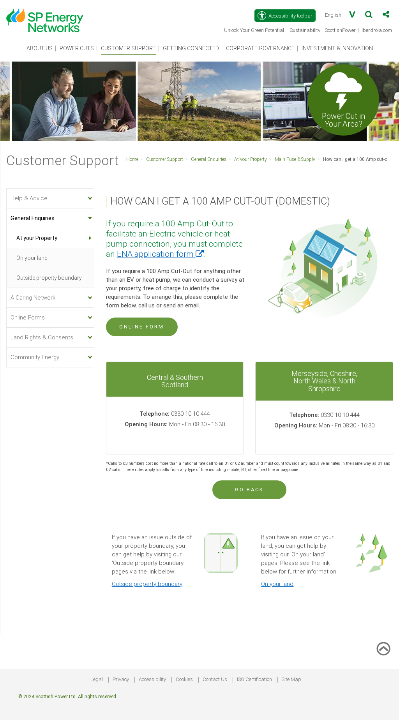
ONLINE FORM (141, 327)
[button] (368, 15)
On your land (277, 584)
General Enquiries (208, 159)
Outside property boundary (147, 584)
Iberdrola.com (377, 30)
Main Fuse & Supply (295, 159)
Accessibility (152, 679)
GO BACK (249, 489)
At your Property (250, 159)
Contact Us (215, 679)
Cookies (184, 679)
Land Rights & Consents (42, 337)
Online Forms (28, 317)
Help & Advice (29, 198)
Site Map (291, 679)
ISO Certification (254, 679)
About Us (39, 48)
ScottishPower (341, 30)
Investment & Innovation (337, 48)
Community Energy (35, 357)
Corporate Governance (260, 48)
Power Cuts (77, 48)
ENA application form (160, 254)
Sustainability (305, 30)
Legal (96, 679)
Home (132, 159)
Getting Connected (191, 48)
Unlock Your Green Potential (254, 30)
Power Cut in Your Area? (343, 119)
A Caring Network (33, 297)
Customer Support (128, 48)
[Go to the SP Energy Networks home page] (49, 16)
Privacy (121, 679)
